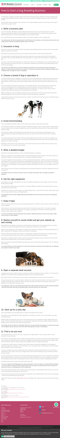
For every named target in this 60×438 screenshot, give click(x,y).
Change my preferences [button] (9, 436)
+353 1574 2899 (36, 1)
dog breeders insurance (23, 378)
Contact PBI (3, 408)
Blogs (2, 421)
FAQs (2, 420)
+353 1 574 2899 (23, 415)
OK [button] (2, 436)
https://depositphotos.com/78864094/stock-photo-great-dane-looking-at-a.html (14, 389)
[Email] (40, 413)
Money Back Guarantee (5, 410)
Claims (49, 4)
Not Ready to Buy (4, 417)
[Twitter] (40, 407)
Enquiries (3, 415)
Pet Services (26, 5)
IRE (56, 4)
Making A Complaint (4, 416)
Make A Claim (3, 413)
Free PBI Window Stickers (5, 411)
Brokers (2, 412)
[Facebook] (40, 410)
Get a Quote (39, 4)
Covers (33, 5)
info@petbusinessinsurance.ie (52, 1)
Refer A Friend (3, 419)
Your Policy (45, 4)
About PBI (3, 407)
